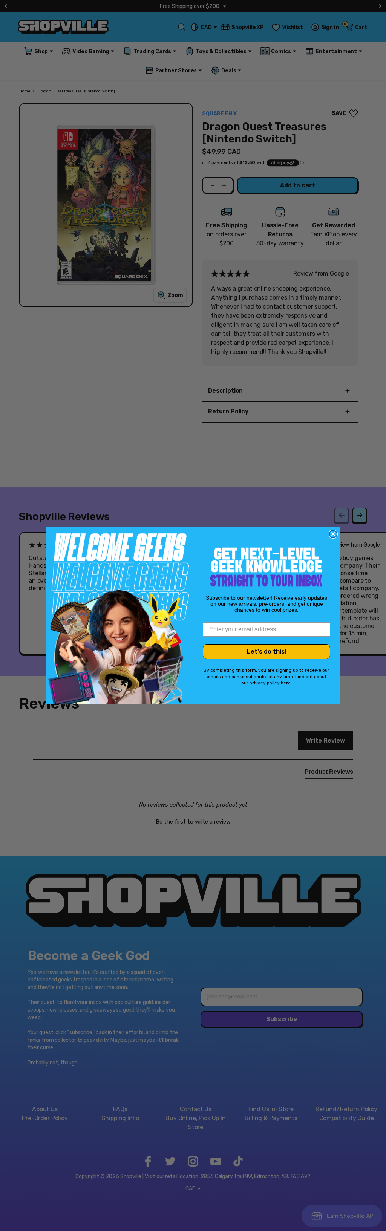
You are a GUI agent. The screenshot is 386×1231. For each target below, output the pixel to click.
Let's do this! (266, 651)
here (286, 683)
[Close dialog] (333, 534)
